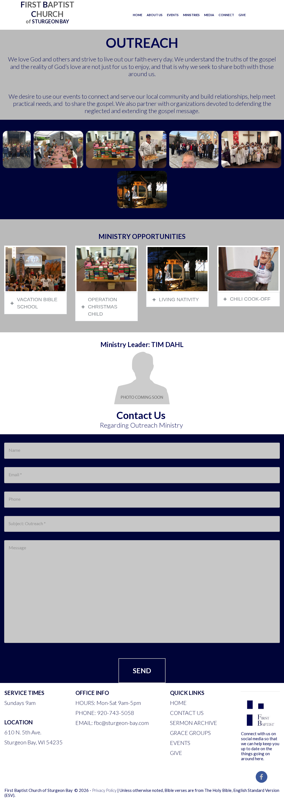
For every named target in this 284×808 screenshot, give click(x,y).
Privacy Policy (104, 790)
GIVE (242, 15)
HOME (137, 15)
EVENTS (173, 15)
